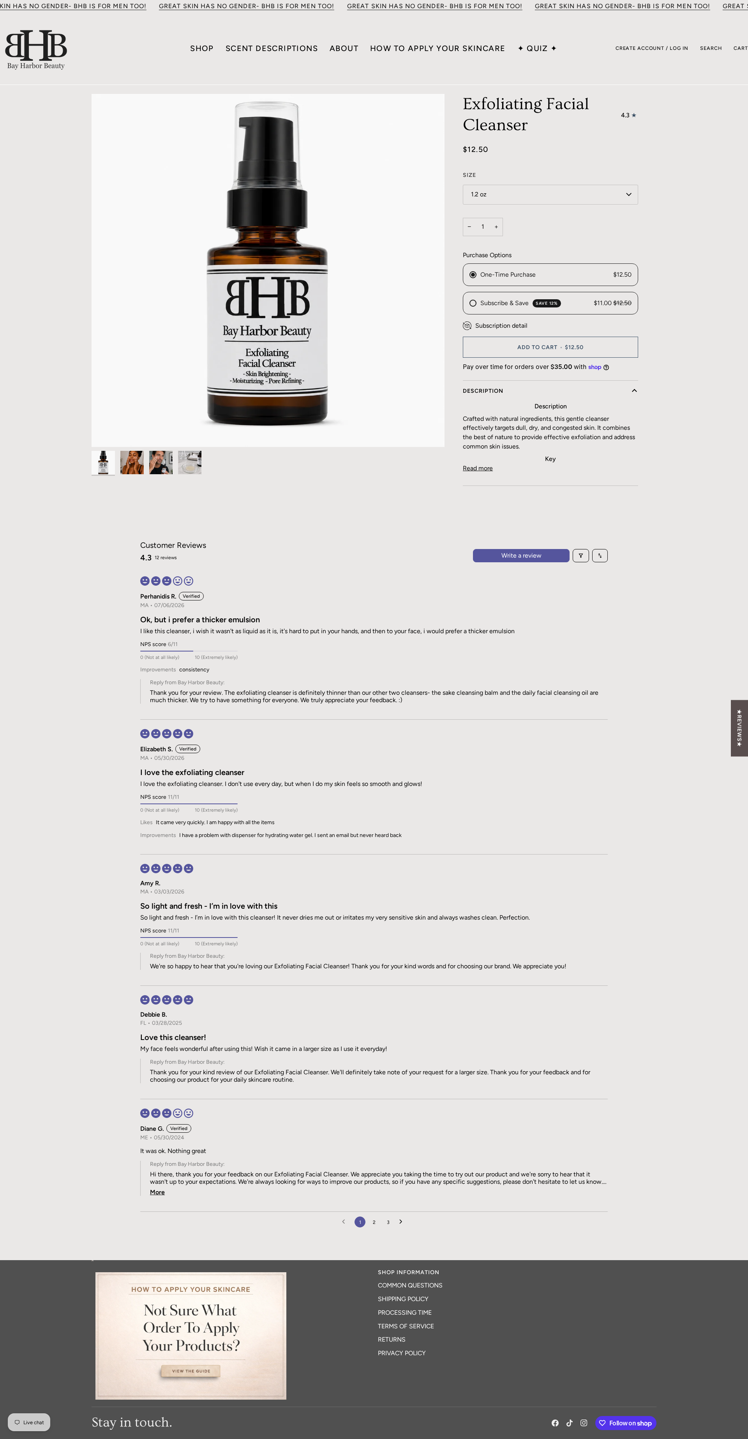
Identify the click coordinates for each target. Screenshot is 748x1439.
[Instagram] (583, 1423)
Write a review (521, 555)
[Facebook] (555, 1423)
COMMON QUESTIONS (410, 1285)
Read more (478, 468)
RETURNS (392, 1339)
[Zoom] (268, 270)
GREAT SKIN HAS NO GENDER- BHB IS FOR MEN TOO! (246, 6)
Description (483, 390)
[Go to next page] (403, 1222)
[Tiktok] (569, 1423)
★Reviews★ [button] (739, 728)
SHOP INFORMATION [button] (408, 1272)
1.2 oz (479, 194)
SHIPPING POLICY (403, 1299)
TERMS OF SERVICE (406, 1326)
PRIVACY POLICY (402, 1353)
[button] (232, 1270)
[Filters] (581, 555)
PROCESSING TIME (405, 1312)
